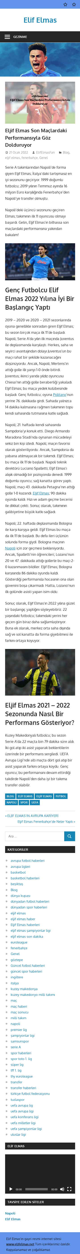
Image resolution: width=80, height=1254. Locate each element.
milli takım (18, 1018)
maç (14, 1000)
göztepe (17, 960)
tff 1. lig (16, 1070)
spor (24, 802)
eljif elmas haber (23, 919)
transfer (16, 1082)
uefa (35, 802)
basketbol (18, 872)
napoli (11, 802)
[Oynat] (11, 1189)
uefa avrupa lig (22, 1105)
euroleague (19, 942)
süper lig (17, 1064)
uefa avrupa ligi (22, 1111)
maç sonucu (19, 1012)
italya (15, 983)
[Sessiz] (62, 1189)
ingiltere (17, 977)
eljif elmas (12, 158)
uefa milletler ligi (23, 1123)
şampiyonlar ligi (23, 1035)
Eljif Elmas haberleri (25, 925)
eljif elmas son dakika (27, 936)
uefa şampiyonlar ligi (26, 1129)
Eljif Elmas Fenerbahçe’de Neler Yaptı (45, 821)
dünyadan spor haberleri (29, 907)
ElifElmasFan (45, 152)
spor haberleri (21, 1053)
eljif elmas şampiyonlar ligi (31, 930)
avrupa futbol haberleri (28, 860)
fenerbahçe (30, 158)
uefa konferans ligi (25, 1117)
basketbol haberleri (25, 878)
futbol (61, 796)
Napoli (10, 548)
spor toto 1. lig (21, 1059)
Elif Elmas (40, 19)
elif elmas (25, 796)
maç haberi (19, 1006)
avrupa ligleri (20, 866)
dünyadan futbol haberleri (30, 901)
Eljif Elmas (41, 493)
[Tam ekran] (69, 1189)
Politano (59, 394)
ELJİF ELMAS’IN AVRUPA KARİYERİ (32, 816)
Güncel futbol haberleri (28, 965)
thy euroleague (22, 1076)
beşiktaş (17, 884)
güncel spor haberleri (26, 971)
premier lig (19, 1030)
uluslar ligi (18, 1134)
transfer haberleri (23, 1088)
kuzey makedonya (24, 989)
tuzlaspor (17, 1100)
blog (10, 796)
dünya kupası (20, 896)
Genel (43, 158)
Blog (66, 152)
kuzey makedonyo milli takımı (33, 995)
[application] (40, 1174)
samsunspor (20, 1041)
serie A (16, 1047)
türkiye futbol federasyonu (30, 1094)
